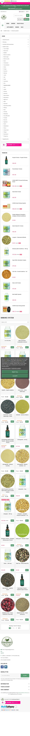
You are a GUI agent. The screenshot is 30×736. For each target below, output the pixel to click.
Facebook (2, 666)
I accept (15, 376)
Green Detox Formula (16, 191)
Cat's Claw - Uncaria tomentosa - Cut (19, 271)
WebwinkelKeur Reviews (23, 692)
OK (26, 675)
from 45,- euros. (18, 8)
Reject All (15, 372)
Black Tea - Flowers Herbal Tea (22, 563)
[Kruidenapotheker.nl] (4, 17)
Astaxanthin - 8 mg (22, 489)
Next (19, 628)
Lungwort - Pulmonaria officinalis (19, 237)
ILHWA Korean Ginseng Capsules (19, 203)
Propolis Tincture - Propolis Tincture (19, 157)
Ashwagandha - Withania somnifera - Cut (22, 465)
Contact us (4, 11)
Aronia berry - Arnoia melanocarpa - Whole (7, 415)
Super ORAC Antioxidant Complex (19, 260)
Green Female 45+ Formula (17, 225)
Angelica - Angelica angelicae (8, 390)
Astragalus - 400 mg (8, 513)
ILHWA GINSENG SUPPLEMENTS (9, 5)
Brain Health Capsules (16, 294)
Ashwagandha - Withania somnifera (8, 465)
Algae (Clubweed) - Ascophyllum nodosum (22, 341)
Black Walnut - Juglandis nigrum (8, 589)
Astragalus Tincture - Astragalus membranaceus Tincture (7, 539)
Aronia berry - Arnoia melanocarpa (22, 391)
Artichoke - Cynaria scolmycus (22, 414)
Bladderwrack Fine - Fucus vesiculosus (22, 613)
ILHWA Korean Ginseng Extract (18, 305)
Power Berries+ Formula (17, 168)
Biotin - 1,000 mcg (7, 563)
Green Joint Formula (16, 282)
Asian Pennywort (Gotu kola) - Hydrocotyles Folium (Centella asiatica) (8, 491)
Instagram (5, 666)
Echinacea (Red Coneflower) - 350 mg (20, 248)
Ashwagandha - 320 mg (22, 439)
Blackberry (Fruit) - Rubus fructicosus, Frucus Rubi (7, 613)
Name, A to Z (4, 322)
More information (6, 368)
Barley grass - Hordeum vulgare (22, 538)
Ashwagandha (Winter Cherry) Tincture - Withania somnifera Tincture (8, 441)
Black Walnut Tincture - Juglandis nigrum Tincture (22, 589)
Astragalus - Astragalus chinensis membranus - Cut (22, 514)
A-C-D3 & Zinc (8, 340)
